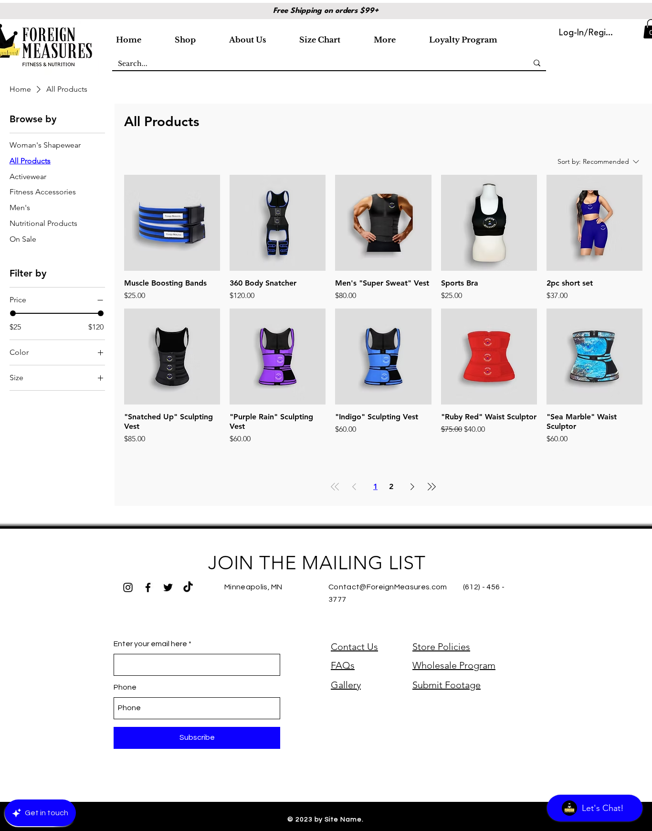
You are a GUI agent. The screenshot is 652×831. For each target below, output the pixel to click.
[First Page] (335, 486)
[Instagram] (128, 587)
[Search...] (537, 62)
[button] (198, 35)
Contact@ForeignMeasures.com (387, 587)
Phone (125, 687)
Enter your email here (150, 644)
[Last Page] (431, 486)
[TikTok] (188, 587)
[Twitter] (168, 587)
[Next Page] (412, 486)
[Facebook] (148, 587)
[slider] (13, 313)
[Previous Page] (354, 486)
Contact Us (354, 646)
